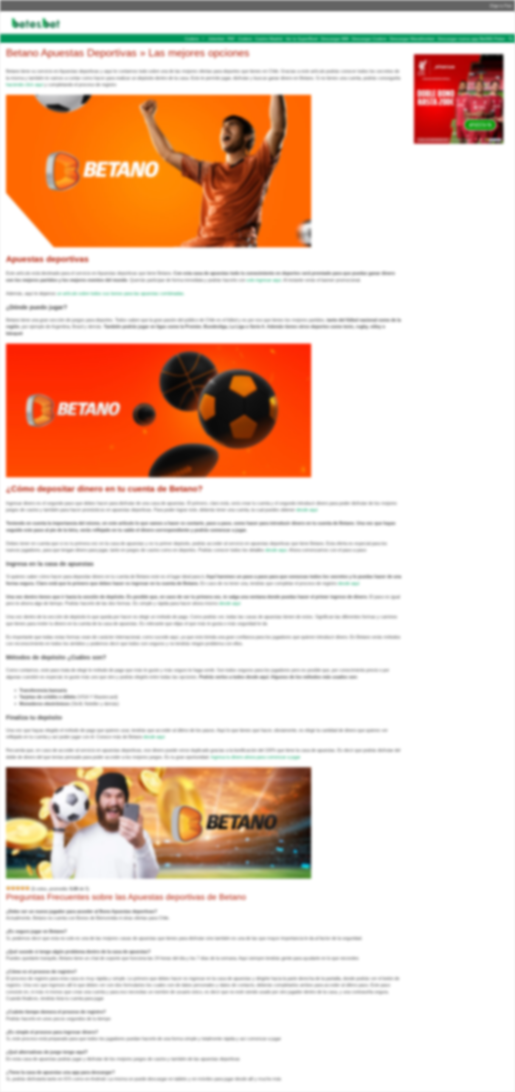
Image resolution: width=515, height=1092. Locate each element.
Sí (334, 49)
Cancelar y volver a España (290, 49)
